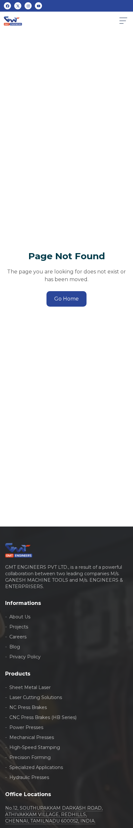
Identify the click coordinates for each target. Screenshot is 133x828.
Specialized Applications (34, 767)
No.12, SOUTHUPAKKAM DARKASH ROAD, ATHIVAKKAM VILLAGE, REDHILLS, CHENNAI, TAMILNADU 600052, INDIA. (54, 814)
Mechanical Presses (29, 737)
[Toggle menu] (123, 20)
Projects (16, 627)
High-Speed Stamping (32, 747)
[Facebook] (7, 5)
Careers (15, 637)
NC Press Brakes (26, 707)
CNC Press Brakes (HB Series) (41, 717)
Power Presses (24, 727)
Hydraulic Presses (27, 777)
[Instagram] (38, 5)
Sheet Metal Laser (28, 687)
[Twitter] (17, 5)
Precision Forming (28, 757)
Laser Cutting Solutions (33, 697)
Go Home (66, 299)
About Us (17, 617)
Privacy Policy (23, 657)
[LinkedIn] (28, 5)
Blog (12, 647)
